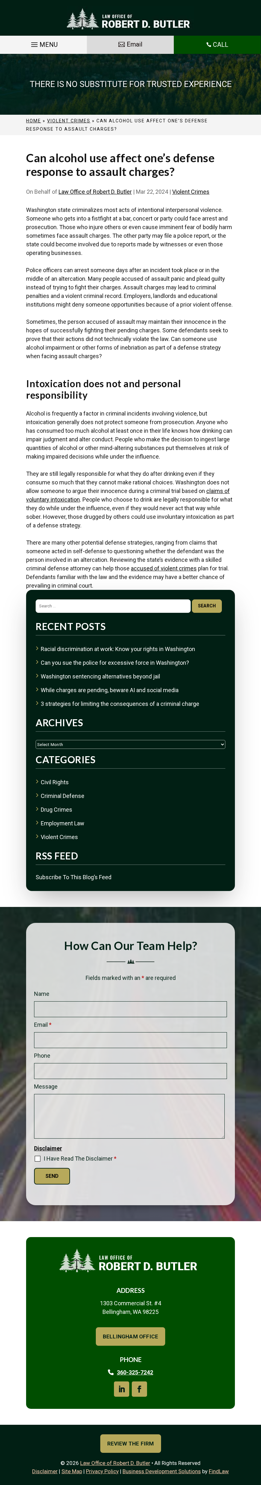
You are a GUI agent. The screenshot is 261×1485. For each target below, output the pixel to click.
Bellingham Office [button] (130, 1336)
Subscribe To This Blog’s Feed (73, 877)
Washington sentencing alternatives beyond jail (100, 676)
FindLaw (219, 1471)
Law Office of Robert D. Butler (95, 191)
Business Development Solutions (162, 1471)
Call (220, 44)
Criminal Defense (62, 796)
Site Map (71, 1471)
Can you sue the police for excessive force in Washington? (115, 662)
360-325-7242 (135, 1372)
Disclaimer (48, 1148)
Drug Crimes (56, 809)
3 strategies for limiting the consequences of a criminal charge (120, 703)
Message (46, 1086)
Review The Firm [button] (130, 1443)
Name (41, 993)
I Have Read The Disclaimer (80, 1159)
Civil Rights (55, 782)
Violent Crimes (190, 191)
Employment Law (62, 823)
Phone (42, 1055)
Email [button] (134, 44)
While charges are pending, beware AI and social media (110, 690)
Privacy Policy (102, 1471)
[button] (43, 44)
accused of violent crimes (164, 568)
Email (43, 1024)
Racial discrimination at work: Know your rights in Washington (118, 649)
